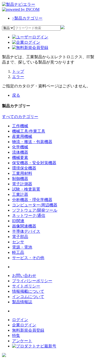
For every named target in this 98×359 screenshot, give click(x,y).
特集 (16, 335)
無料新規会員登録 (28, 330)
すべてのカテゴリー (20, 116)
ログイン (20, 320)
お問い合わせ (24, 275)
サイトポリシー (26, 286)
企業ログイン (24, 325)
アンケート (22, 341)
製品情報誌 (22, 302)
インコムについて (28, 296)
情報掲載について (28, 291)
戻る (16, 95)
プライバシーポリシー (32, 281)
